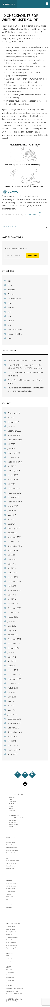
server (10, 325)
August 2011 (13, 688)
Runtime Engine (10, 844)
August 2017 (13, 506)
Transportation (10, 926)
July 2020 (11, 444)
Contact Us (9, 983)
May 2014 (12, 595)
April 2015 (12, 586)
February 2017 (14, 528)
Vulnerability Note (15, 334)
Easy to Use (12, 820)
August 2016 (13, 550)
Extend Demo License (12, 853)
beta (9, 281)
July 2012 (11, 652)
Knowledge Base (14, 298)
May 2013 (12, 630)
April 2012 (12, 661)
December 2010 (14, 719)
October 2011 (13, 683)
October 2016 (13, 541)
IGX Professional (13, 804)
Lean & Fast (12, 822)
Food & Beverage (11, 942)
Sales (8, 955)
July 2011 (11, 692)
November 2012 (14, 643)
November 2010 (14, 723)
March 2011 (13, 710)
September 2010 (15, 732)
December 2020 (14, 431)
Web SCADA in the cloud (16, 818)
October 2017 (13, 497)
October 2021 (13, 422)
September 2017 (15, 501)
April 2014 (12, 599)
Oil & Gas (9, 934)
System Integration (11, 948)
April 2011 (12, 705)
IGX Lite (11, 799)
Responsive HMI (13, 824)
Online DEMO (10, 838)
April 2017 (12, 519)
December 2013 (14, 608)
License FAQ (10, 868)
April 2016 (12, 568)
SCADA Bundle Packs (12, 860)
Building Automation (11, 931)
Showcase (12, 810)
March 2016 (13, 572)
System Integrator (15, 329)
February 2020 (14, 453)
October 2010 (13, 727)
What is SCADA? (11, 883)
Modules (11, 806)
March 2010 (13, 745)
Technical (9, 958)
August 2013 (13, 617)
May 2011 (12, 701)
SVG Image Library (11, 863)
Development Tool (11, 847)
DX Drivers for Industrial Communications (25, 360)
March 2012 (13, 665)
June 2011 (12, 697)
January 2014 (13, 603)
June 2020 (12, 448)
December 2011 (14, 674)
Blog (7, 899)
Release (11, 307)
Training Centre (10, 891)
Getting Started (10, 888)
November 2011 (14, 679)
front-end (11, 289)
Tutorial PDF (9, 894)
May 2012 (12, 657)
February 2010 (14, 750)
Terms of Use (10, 980)
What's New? (12, 797)
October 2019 (13, 457)
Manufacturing (10, 940)
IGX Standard (12, 801)
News (10, 303)
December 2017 (14, 488)
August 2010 (13, 736)
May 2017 (12, 515)
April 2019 (12, 466)
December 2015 (14, 581)
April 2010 (12, 741)
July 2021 (11, 426)
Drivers (11, 808)
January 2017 (13, 532)
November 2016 (14, 537)
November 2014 (14, 590)
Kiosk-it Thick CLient (12, 850)
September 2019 (15, 462)
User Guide (9, 896)
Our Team (9, 969)
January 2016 (13, 577)
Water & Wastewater (12, 937)
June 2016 (12, 559)
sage (9, 312)
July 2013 (11, 621)
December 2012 (14, 639)
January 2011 (13, 714)
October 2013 (13, 612)
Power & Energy (11, 929)
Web (10, 338)
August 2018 (13, 479)
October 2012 (13, 648)
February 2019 (14, 470)
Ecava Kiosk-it (10, 866)
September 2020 (15, 439)
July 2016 (11, 555)
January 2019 (13, 475)
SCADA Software (11, 886)
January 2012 (13, 670)
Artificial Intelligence (11, 945)
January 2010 (13, 754)
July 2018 (11, 484)
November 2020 (14, 435)
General (11, 294)
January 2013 (13, 634)
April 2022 (12, 417)
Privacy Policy (10, 977)
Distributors (9, 907)
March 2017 (13, 524)
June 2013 (12, 626)
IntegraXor (30, 214)
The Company (10, 972)
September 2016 (15, 546)
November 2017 (14, 493)
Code (10, 285)
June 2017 (12, 510)
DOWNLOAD (10, 842)
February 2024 (14, 413)
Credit (8, 975)
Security (11, 320)
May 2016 (12, 564)
